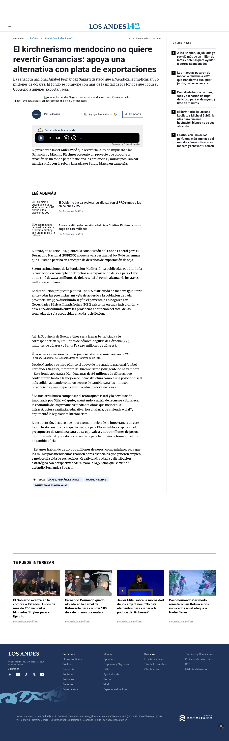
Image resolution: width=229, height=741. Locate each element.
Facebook (10, 674)
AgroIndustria (111, 674)
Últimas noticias (72, 659)
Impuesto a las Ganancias (51, 485)
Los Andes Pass (153, 659)
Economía (68, 669)
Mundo (107, 654)
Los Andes (18, 38)
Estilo (106, 669)
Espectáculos (70, 689)
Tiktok (26, 674)
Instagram (18, 674)
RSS (187, 664)
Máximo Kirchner (96, 479)
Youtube (42, 674)
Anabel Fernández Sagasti (64, 479)
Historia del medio (196, 669)
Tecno (107, 679)
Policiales (68, 679)
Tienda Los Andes (155, 664)
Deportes (68, 684)
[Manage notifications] (221, 726)
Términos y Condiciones (199, 654)
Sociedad (68, 674)
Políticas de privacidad (198, 659)
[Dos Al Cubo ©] (196, 720)
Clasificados (151, 669)
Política (34, 38)
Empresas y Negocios (116, 664)
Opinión (108, 659)
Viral (106, 684)
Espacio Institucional (115, 689)
